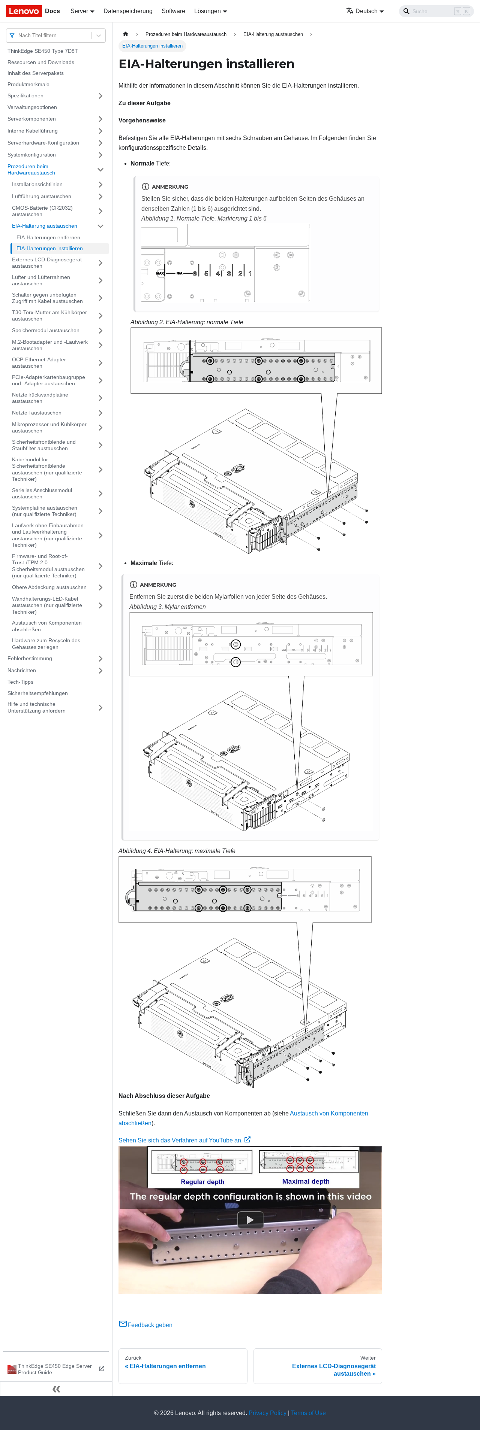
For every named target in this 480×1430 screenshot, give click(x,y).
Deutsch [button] (367, 11)
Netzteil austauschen (37, 413)
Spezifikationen (26, 95)
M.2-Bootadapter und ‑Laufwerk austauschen (50, 345)
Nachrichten (22, 670)
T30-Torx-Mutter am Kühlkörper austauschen (49, 315)
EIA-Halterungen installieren (49, 248)
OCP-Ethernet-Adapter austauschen (39, 362)
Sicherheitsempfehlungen (38, 693)
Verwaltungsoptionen (32, 107)
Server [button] (79, 11)
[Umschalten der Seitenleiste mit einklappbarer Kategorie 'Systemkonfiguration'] (100, 155)
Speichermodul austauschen (46, 330)
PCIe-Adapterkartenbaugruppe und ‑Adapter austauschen (48, 380)
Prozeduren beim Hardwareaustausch (31, 169)
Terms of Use (308, 1413)
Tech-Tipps (20, 682)
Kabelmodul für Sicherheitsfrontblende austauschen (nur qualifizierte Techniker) (47, 469)
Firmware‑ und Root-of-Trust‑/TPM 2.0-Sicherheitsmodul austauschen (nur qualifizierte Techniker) (48, 566)
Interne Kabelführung (33, 131)
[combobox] (19, 35)
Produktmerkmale (29, 84)
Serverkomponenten (32, 119)
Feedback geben (150, 1325)
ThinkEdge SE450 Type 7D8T (43, 51)
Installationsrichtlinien (37, 184)
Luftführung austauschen (41, 196)
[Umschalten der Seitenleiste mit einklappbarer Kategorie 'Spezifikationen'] (100, 96)
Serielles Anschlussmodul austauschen (42, 493)
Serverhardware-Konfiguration (43, 143)
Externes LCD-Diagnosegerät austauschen (47, 262)
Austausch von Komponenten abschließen (47, 626)
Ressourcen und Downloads (41, 62)
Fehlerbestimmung (30, 658)
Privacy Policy (267, 1413)
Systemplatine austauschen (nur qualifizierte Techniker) (44, 511)
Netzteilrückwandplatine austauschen (40, 398)
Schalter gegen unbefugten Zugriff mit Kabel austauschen (47, 298)
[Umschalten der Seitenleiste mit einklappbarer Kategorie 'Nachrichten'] (100, 671)
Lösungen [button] (207, 11)
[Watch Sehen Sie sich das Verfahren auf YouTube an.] (250, 1220)
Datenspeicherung (128, 11)
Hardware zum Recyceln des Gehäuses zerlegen (46, 643)
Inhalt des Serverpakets (36, 73)
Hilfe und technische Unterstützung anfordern (37, 707)
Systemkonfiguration (32, 155)
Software (173, 11)
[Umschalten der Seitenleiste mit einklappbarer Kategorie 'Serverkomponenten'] (100, 119)
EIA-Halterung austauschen (44, 226)
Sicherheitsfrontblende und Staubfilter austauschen (44, 445)
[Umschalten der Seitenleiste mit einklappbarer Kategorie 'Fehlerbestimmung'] (100, 659)
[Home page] (125, 34)
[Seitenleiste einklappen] (56, 1388)
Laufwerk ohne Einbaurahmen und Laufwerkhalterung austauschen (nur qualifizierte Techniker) (48, 535)
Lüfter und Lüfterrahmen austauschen (41, 280)
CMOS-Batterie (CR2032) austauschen (42, 211)
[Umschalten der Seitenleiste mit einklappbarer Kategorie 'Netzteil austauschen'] (100, 413)
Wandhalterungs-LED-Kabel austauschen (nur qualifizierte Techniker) (47, 605)
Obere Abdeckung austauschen (49, 587)
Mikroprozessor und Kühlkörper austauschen (49, 427)
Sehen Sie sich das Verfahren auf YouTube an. (180, 1140)
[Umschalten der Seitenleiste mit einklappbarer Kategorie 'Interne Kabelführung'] (100, 131)
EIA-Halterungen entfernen (48, 237)
